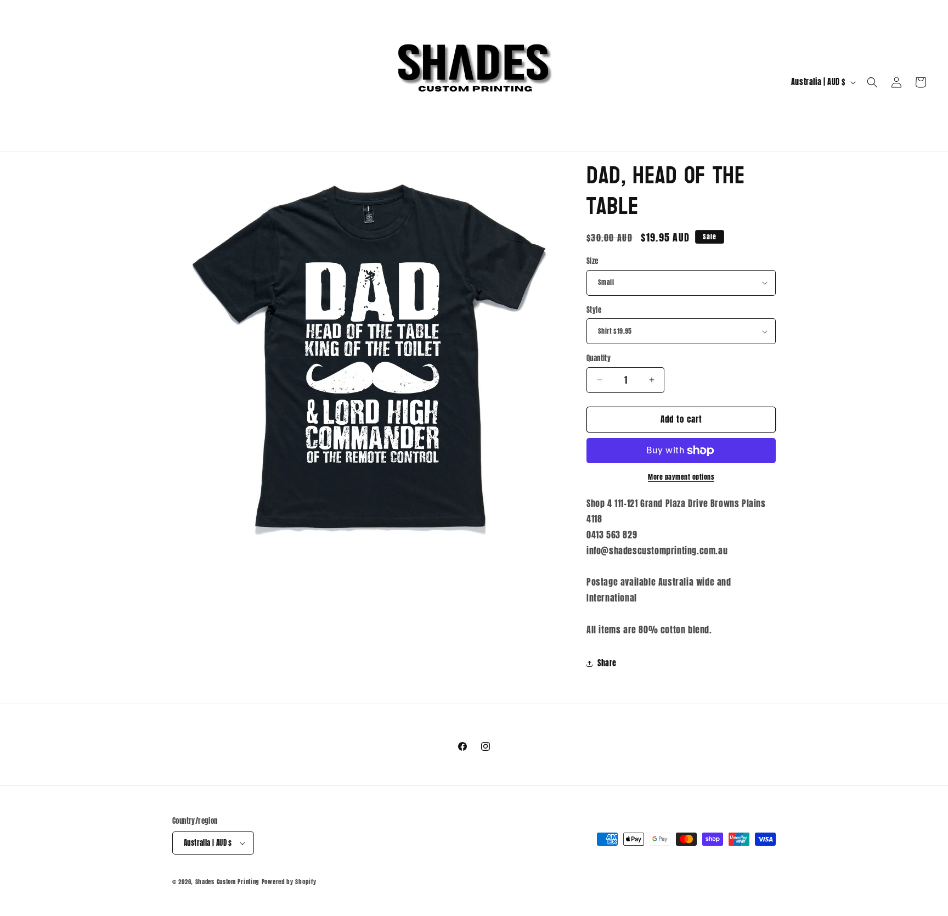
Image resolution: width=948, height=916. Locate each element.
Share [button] (607, 663)
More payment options (681, 477)
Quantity (598, 358)
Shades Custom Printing (227, 881)
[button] (872, 82)
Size (592, 261)
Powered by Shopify (289, 881)
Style (593, 310)
